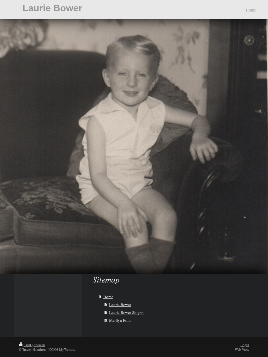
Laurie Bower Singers (126, 312)
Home (108, 296)
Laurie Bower (52, 8)
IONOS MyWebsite (61, 349)
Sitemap (39, 344)
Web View (242, 349)
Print (28, 344)
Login (245, 344)
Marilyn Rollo (120, 320)
